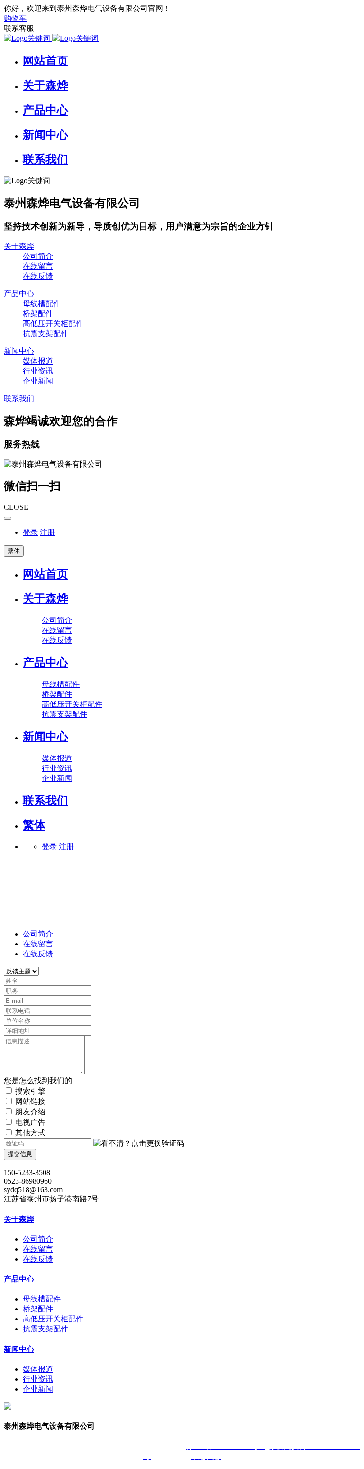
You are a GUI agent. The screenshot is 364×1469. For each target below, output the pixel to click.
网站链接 (30, 1101)
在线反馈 (38, 954)
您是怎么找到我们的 (38, 1080)
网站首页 (45, 574)
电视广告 (30, 1122)
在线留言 (38, 944)
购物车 (15, 18)
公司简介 (38, 934)
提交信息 (20, 1154)
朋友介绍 (30, 1112)
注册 (47, 532)
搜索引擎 (30, 1091)
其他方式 (30, 1133)
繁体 (14, 550)
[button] (138, 1144)
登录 (30, 532)
